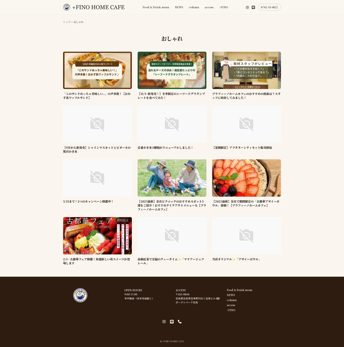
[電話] (179, 321)
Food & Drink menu (156, 7)
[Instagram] (247, 7)
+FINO (223, 7)
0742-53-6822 (269, 7)
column (194, 7)
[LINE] (253, 7)
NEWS (179, 7)
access (209, 7)
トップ (67, 22)
